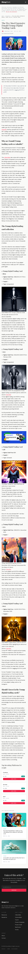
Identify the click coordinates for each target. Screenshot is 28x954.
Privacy (4, 948)
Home (3, 16)
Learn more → (14, 791)
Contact (4, 938)
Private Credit (18, 924)
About (3, 935)
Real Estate (18, 927)
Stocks (17, 929)
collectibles (7, 157)
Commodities (18, 917)
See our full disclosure (11, 11)
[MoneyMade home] (6, 2)
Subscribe (14, 890)
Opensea (4, 129)
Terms (8, 948)
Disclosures (14, 948)
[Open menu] (25, 2)
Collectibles (18, 915)
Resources (8, 16)
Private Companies (19, 922)
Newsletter (4, 917)
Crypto (17, 920)
